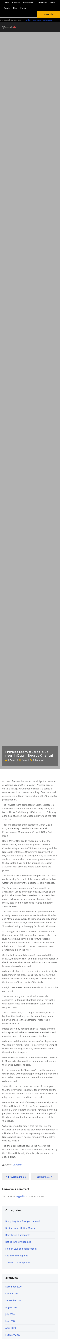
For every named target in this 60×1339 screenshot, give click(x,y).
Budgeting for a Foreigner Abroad (22, 1221)
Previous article (17, 1176)
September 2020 (13, 1300)
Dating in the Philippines (18, 1241)
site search (5, 20)
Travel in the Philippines (17, 1262)
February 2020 (12, 1334)
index (28, 20)
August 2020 (11, 1307)
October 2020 (12, 1293)
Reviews (16, 2)
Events (7, 8)
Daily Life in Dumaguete (17, 1234)
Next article (43, 1176)
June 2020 (10, 1321)
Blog (15, 8)
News (52, 2)
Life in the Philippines (16, 1255)
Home (6, 2)
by (15, 20)
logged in (20, 1196)
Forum (23, 8)
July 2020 (10, 1314)
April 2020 (10, 1327)
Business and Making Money (20, 1228)
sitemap (37, 20)
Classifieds (28, 2)
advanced (47, 20)
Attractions (41, 2)
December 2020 (13, 1286)
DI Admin (12, 760)
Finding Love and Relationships (21, 1248)
